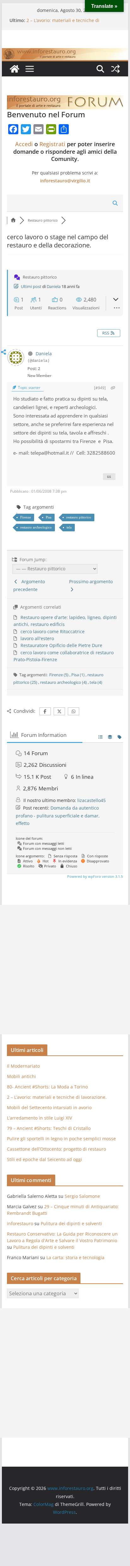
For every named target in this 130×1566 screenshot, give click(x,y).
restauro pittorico (78, 517)
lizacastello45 (91, 800)
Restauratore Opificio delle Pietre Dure (61, 645)
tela (69, 527)
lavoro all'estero (37, 638)
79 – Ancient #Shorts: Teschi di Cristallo (49, 1128)
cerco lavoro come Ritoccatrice (53, 631)
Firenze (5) (59, 675)
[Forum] (13, 220)
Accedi (24, 144)
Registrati (52, 144)
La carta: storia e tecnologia (75, 1257)
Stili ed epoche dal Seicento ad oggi (44, 1159)
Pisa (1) (78, 675)
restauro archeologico (36, 527)
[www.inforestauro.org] (65, 52)
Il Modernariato (23, 1066)
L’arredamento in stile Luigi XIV (39, 1118)
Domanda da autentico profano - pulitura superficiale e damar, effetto (58, 815)
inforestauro (20, 1223)
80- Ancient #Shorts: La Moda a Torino (67, 17)
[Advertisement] (65, 969)
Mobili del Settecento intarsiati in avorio (49, 1107)
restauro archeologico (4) (64, 682)
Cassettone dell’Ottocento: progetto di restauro (56, 1149)
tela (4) (96, 682)
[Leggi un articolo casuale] (115, 68)
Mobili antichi (21, 1076)
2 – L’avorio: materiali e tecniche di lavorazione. (57, 1097)
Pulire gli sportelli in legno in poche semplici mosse (61, 1139)
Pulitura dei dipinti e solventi (71, 1223)
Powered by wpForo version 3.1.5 (94, 876)
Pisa (48, 517)
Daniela (54, 286)
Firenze (25, 517)
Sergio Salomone (82, 1196)
